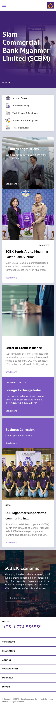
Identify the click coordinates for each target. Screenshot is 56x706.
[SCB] (50, 5)
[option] (28, 49)
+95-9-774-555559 (22, 626)
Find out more (18, 598)
